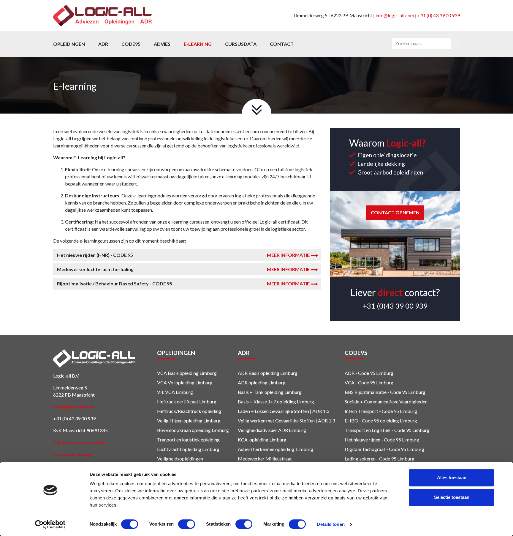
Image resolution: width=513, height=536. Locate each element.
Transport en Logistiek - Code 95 (378, 430)
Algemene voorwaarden (79, 442)
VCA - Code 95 (360, 382)
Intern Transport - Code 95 (372, 411)
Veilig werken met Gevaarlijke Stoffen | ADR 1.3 (286, 420)
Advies (162, 44)
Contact (282, 44)
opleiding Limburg (283, 392)
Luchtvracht (169, 449)
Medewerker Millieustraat (265, 458)
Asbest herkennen (256, 449)
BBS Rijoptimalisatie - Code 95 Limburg (385, 392)
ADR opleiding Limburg (262, 382)
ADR (103, 44)
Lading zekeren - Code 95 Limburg (379, 458)
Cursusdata (240, 44)
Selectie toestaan (451, 497)
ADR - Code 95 (360, 373)
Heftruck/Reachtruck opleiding (189, 411)
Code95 (130, 44)
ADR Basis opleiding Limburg (267, 373)
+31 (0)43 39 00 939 (395, 305)
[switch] (186, 524)
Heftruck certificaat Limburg (186, 401)
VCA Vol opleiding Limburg (185, 382)
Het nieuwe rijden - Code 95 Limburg (382, 439)
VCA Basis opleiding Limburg (187, 373)
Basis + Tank (251, 392)
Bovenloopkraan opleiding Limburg (193, 430)
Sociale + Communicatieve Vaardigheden (386, 401)
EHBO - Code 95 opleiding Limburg (381, 420)
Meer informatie (288, 255)
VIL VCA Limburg (175, 392)
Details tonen (330, 524)
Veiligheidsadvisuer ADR (263, 430)
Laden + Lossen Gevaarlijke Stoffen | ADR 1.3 (283, 411)
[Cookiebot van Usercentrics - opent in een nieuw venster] (50, 524)
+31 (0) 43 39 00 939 (438, 15)
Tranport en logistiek (178, 439)
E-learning (198, 44)
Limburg (297, 430)
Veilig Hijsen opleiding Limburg (189, 420)
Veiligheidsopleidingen (180, 458)
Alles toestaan (451, 477)
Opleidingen (69, 44)
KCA (243, 439)
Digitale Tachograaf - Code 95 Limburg (384, 449)
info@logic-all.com (395, 15)
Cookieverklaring (72, 454)
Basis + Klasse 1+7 (257, 401)
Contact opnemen (395, 212)
